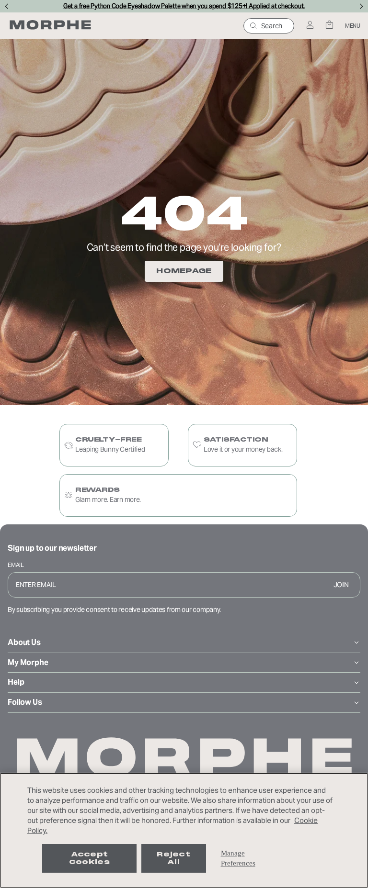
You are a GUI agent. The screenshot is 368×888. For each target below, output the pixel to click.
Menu (352, 25)
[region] (184, 830)
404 (184, 213)
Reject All (173, 858)
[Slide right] (361, 6)
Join (341, 584)
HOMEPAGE (183, 270)
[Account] (310, 26)
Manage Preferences (238, 858)
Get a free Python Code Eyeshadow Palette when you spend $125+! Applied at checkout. (184, 6)
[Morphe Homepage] (50, 26)
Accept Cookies (89, 858)
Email (16, 564)
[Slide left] (6, 6)
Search (271, 26)
